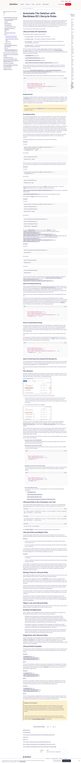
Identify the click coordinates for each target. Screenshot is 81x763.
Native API (25, 739)
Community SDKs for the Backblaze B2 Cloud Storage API (11, 66)
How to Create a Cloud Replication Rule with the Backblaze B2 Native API (39, 734)
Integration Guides (7, 67)
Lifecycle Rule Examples (72, 86)
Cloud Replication (27, 732)
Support (66, 1)
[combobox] (40, 8)
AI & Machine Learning (8, 57)
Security (6, 48)
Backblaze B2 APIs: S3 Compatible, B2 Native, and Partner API (11, 61)
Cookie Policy (22, 761)
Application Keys (8, 23)
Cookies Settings (57, 760)
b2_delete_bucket (29, 45)
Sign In (70, 1)
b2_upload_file (62, 598)
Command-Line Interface (9, 63)
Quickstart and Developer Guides (10, 59)
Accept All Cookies (66, 760)
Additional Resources (8, 69)
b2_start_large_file (29, 600)
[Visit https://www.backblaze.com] (14, 4)
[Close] (79, 760)
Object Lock (25, 737)
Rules (4, 12)
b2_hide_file (36, 287)
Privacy (60, 758)
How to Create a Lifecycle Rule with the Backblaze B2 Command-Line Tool (39, 744)
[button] (22, 4)
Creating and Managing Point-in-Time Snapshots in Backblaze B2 (11, 50)
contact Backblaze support (38, 719)
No (55, 726)
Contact (65, 758)
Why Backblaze (46, 4)
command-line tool (27, 506)
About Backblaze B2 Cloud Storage (9, 11)
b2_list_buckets (28, 41)
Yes (50, 726)
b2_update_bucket (29, 39)
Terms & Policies (54, 758)
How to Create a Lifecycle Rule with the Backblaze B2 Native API (37, 741)
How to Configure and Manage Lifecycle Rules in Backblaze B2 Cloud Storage (39, 746)
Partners (62, 1)
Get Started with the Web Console (10, 52)
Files (5, 31)
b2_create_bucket (29, 36)
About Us (48, 758)
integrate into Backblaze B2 (29, 639)
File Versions (72, 29)
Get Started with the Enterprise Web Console (11, 55)
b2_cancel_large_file (31, 364)
